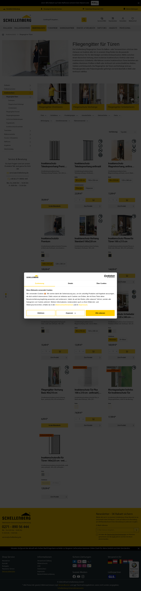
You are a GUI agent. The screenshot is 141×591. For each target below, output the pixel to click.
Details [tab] (70, 283)
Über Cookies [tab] (101, 283)
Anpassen (69, 313)
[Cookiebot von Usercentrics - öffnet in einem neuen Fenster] (106, 276)
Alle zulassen (100, 313)
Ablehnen (40, 313)
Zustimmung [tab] (39, 283)
